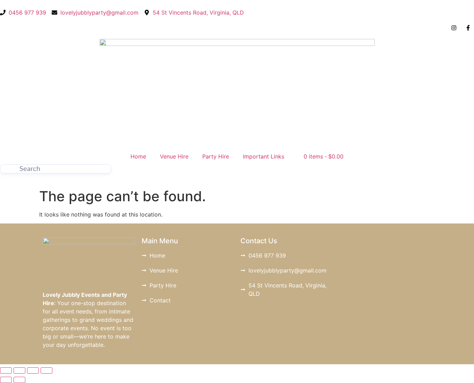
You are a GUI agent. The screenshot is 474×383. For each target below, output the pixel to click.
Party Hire (215, 156)
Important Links (263, 156)
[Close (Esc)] (46, 370)
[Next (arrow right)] (19, 380)
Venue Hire (174, 156)
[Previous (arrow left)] (6, 380)
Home (138, 156)
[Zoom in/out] (6, 370)
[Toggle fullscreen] (19, 370)
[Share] (33, 370)
